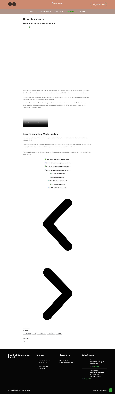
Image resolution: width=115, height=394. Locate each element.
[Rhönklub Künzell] (57, 3)
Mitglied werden (99, 4)
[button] (57, 224)
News (31, 11)
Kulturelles (70, 11)
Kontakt (83, 11)
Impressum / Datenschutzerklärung (66, 362)
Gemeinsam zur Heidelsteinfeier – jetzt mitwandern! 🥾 (97, 362)
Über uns (58, 11)
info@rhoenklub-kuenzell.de (44, 367)
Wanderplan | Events (44, 11)
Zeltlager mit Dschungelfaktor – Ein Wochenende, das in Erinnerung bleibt (97, 373)
